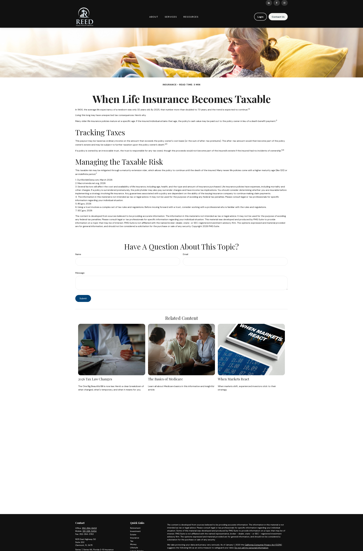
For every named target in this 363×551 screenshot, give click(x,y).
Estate (133, 534)
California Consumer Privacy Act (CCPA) (263, 544)
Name (78, 254)
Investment (135, 531)
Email (185, 254)
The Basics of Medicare (165, 379)
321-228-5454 (90, 531)
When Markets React (233, 379)
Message (80, 272)
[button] (153, 16)
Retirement (135, 528)
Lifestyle (134, 547)
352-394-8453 (89, 528)
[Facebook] (277, 3)
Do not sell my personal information (251, 547)
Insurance (134, 538)
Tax (131, 541)
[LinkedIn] (269, 3)
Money (133, 544)
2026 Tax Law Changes (95, 379)
